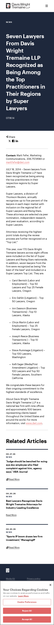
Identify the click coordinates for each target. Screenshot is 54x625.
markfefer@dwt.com (17, 162)
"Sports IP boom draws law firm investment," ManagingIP (24, 538)
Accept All (27, 619)
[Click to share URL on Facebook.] (13, 141)
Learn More (23, 596)
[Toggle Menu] (46, 6)
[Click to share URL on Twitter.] (9, 141)
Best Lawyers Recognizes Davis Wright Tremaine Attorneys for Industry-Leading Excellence (24, 504)
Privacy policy (33, 579)
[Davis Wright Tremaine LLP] (18, 6)
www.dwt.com (34, 423)
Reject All (27, 611)
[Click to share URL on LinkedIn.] (17, 141)
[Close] (50, 585)
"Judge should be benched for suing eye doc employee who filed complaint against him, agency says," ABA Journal (26, 466)
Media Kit (10, 579)
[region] (27, 603)
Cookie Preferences (27, 602)
